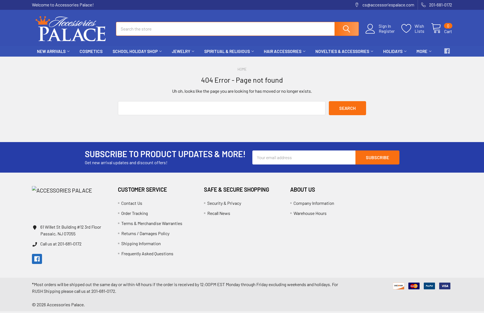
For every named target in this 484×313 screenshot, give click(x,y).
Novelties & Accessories (342, 51)
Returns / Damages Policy (145, 233)
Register (387, 31)
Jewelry (181, 51)
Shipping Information (141, 243)
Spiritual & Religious (227, 51)
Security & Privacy (224, 203)
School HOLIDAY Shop (135, 51)
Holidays (392, 51)
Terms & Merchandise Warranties (151, 223)
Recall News (218, 213)
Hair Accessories (282, 51)
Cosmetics (91, 51)
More (421, 51)
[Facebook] (447, 51)
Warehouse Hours (310, 213)
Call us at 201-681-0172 (61, 243)
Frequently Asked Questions (147, 253)
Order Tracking (134, 213)
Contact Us (131, 203)
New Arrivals (51, 51)
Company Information (314, 203)
